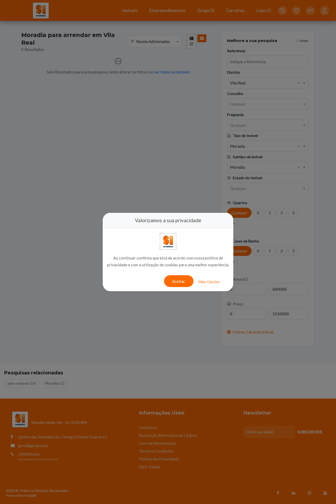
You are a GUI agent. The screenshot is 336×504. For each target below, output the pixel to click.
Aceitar (178, 281)
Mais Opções (209, 281)
